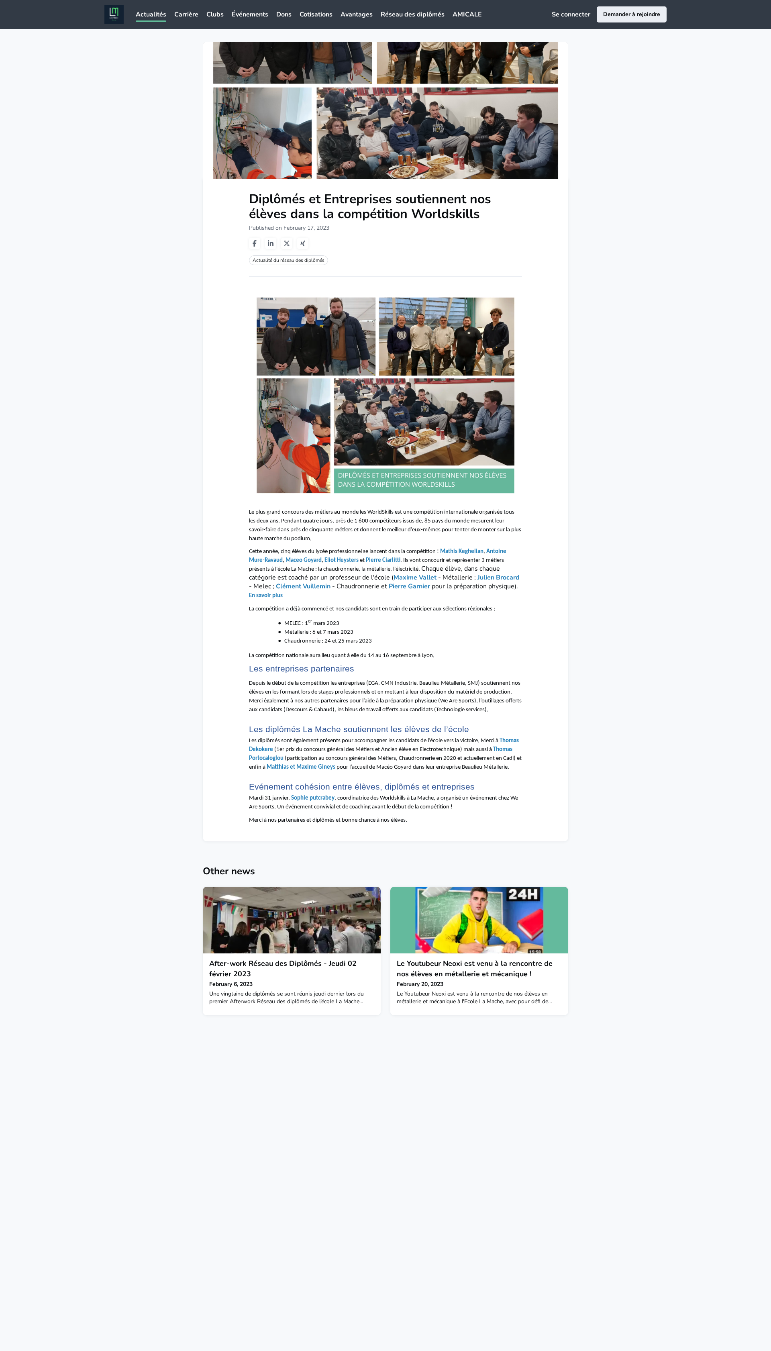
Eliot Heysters (341, 560)
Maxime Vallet (415, 577)
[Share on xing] (302, 243)
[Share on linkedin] (270, 243)
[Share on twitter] (286, 243)
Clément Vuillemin (303, 586)
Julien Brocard (498, 577)
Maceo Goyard (304, 560)
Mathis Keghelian (461, 552)
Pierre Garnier (409, 586)
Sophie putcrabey (313, 798)
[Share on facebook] (254, 243)
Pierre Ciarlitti (383, 560)
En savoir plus (266, 596)
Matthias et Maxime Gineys (300, 767)
